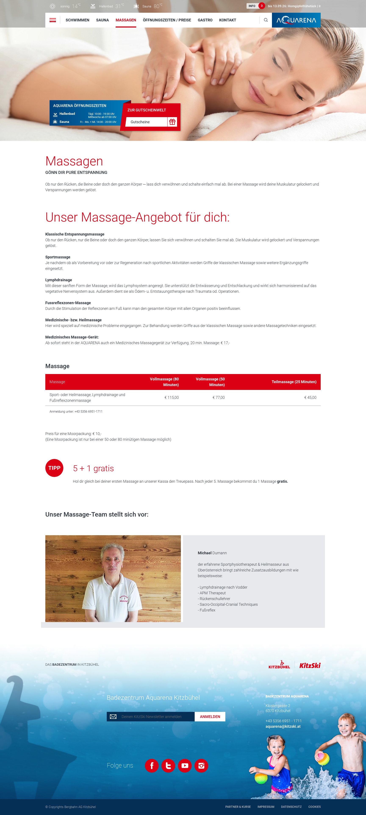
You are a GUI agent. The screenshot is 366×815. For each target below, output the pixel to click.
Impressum (266, 806)
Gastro (205, 20)
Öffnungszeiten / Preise (167, 20)
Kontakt (227, 20)
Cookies (314, 806)
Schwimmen (77, 20)
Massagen (126, 20)
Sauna (102, 20)
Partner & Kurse (238, 806)
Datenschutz (291, 806)
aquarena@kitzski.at (283, 726)
